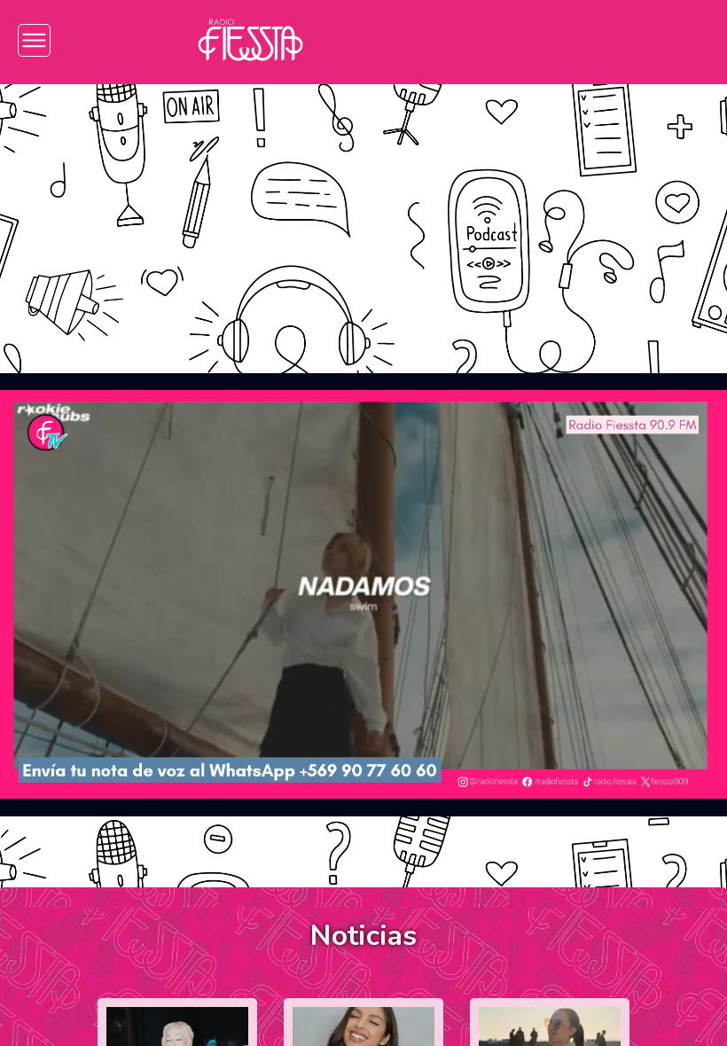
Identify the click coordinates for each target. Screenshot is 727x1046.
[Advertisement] (363, 215)
